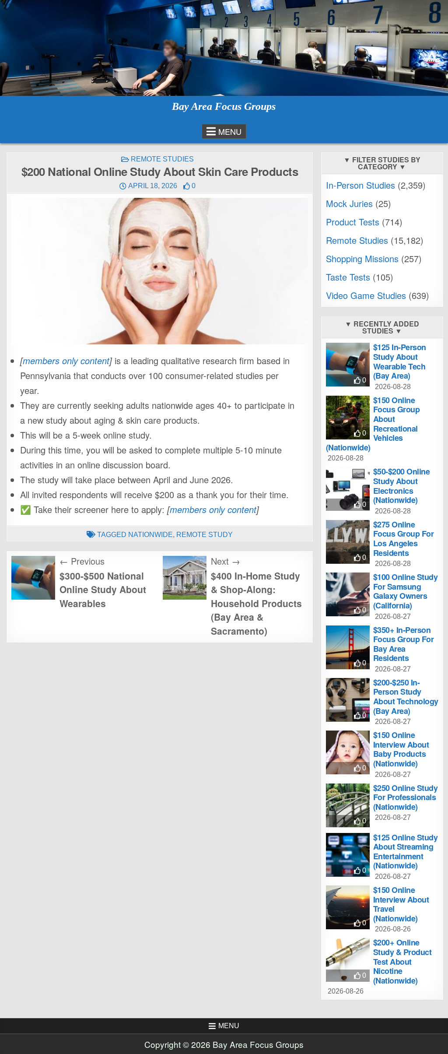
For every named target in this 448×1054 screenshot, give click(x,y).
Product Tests (352, 221)
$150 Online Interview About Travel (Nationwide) (401, 904)
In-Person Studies (360, 185)
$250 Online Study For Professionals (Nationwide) (405, 797)
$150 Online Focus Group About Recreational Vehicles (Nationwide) (373, 423)
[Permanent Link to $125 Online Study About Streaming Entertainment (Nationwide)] (348, 855)
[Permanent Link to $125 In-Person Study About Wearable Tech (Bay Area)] (348, 364)
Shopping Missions (362, 258)
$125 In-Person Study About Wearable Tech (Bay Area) (399, 361)
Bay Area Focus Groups (224, 106)
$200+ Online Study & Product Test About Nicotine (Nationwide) (402, 961)
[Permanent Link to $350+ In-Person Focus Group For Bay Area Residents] (348, 647)
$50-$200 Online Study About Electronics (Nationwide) (401, 486)
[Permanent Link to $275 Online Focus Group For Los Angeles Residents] (348, 542)
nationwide (150, 534)
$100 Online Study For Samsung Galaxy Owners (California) (405, 591)
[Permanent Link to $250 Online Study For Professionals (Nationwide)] (348, 805)
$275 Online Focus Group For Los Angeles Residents (403, 539)
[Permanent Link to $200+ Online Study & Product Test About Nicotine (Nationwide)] (348, 960)
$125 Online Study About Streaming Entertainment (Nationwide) (405, 851)
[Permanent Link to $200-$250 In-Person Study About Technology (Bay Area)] (348, 700)
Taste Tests (348, 277)
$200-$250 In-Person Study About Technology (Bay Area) (405, 697)
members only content (66, 360)
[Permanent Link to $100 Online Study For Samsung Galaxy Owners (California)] (348, 594)
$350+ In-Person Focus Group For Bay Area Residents (403, 644)
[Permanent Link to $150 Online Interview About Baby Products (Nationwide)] (348, 752)
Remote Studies (162, 159)
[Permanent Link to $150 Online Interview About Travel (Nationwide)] (348, 907)
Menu (230, 131)
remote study (204, 534)
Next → (225, 561)
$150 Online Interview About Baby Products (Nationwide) (401, 749)
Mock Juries (349, 203)
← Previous (82, 561)
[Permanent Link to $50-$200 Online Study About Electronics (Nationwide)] (348, 489)
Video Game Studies (366, 295)
